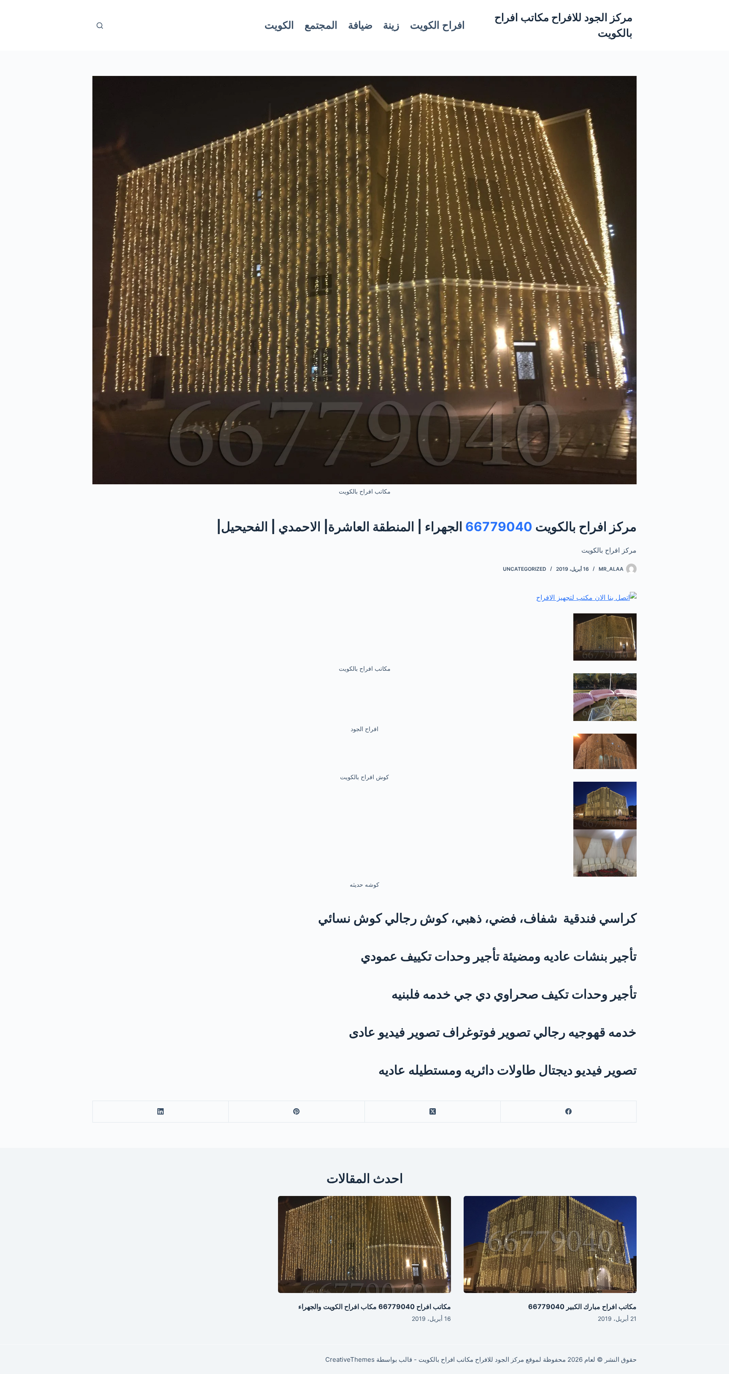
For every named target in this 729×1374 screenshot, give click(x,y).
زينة (391, 25)
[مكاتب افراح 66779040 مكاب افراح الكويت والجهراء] (364, 1244)
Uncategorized (524, 569)
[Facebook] (568, 1112)
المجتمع (321, 25)
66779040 (498, 526)
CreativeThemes (350, 1359)
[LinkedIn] (160, 1112)
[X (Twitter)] (432, 1112)
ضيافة (360, 25)
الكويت (279, 25)
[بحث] (100, 25)
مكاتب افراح (433, 1306)
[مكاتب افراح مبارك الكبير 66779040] (550, 1244)
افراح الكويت (437, 25)
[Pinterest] (296, 1112)
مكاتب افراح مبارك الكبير (600, 1306)
